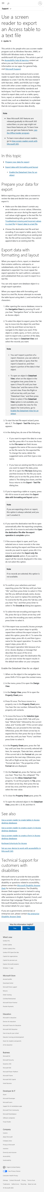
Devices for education (9, 1021)
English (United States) (13, 1167)
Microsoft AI (6, 1056)
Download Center (8, 983)
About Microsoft (7, 1137)
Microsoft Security (8, 1060)
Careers (5, 1133)
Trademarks (6, 1184)
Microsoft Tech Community (11, 1110)
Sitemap (5, 1180)
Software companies (9, 1118)
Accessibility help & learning (17, 60)
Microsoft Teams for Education (12, 1025)
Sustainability (7, 1160)
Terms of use (31, 1180)
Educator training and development (13, 1037)
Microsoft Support (13, 69)
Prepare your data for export (17, 162)
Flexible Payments (8, 1006)
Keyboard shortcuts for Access (14, 843)
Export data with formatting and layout (21, 167)
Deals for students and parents (12, 1041)
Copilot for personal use (10, 960)
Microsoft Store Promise (10, 1002)
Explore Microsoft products (11, 964)
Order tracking (7, 995)
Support (5, 8)
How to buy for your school (11, 1033)
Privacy (24, 1180)
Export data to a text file (27, 224)
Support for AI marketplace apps (12, 1106)
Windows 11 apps (8, 968)
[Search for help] (8, 3)
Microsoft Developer (9, 1098)
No (28, 928)
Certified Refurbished (9, 999)
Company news (7, 1141)
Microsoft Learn (7, 1102)
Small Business (7, 1083)
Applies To (7, 41)
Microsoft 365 (7, 1068)
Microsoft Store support (10, 987)
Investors (5, 1148)
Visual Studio (7, 1122)
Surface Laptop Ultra (9, 948)
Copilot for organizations (10, 956)
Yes (14, 928)
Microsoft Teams (8, 1075)
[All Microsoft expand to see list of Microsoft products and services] (3, 3)
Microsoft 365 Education (10, 1029)
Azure (4, 1094)
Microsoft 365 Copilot (9, 1079)
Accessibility (6, 1156)
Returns (5, 991)
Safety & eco (15, 1184)
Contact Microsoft (14, 1180)
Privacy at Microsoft (9, 1145)
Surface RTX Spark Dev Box (11, 952)
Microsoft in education (9, 1017)
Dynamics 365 (7, 1064)
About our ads (32, 1184)
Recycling (23, 1184)
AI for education (7, 1045)
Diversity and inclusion (9, 1152)
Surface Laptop (7, 944)
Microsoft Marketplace (9, 1114)
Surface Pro (6, 941)
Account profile (7, 979)
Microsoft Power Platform (10, 1072)
